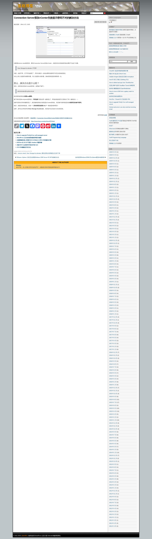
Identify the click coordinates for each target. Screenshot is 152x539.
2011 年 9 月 (112, 520)
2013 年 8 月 (112, 467)
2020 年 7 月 (112, 246)
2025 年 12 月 (113, 158)
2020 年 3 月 (112, 258)
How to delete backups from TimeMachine (121, 82)
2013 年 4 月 (112, 479)
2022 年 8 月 (112, 205)
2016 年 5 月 (112, 373)
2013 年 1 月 (112, 488)
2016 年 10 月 (113, 358)
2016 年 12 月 (113, 352)
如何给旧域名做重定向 (115, 96)
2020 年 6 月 (112, 249)
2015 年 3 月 (112, 414)
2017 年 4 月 (112, 340)
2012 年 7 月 (112, 502)
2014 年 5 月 (112, 440)
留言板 (75, 13)
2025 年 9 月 (112, 164)
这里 (105, 115)
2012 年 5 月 (112, 505)
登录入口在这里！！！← (116, 52)
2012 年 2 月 (112, 514)
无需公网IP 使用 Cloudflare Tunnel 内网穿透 (122, 85)
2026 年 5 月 (112, 152)
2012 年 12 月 (113, 491)
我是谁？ (84, 13)
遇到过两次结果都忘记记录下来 (51, 153)
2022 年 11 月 (113, 196)
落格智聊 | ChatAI (114, 34)
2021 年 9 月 (112, 222)
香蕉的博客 (112, 118)
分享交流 (26, 13)
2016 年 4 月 (112, 376)
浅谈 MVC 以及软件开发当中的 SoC (27, 145)
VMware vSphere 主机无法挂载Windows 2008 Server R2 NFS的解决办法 (37, 157)
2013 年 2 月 (112, 485)
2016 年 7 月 (112, 367)
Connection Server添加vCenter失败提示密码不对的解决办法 (46, 17)
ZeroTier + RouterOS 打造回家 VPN (119, 99)
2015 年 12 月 (113, 387)
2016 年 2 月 (112, 382)
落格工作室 (17, 13)
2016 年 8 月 (112, 364)
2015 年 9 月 (112, 396)
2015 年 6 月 (112, 405)
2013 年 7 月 (112, 470)
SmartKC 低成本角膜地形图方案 (118, 70)
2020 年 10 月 (113, 243)
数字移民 (112, 134)
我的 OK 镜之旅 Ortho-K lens (117, 73)
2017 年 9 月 (112, 326)
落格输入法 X (113, 37)
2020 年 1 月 (112, 261)
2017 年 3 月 (112, 343)
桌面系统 (65, 13)
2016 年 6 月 (112, 370)
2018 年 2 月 (112, 311)
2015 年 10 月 (113, 393)
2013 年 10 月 (113, 461)
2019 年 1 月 (112, 281)
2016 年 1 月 (112, 384)
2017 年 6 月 (112, 334)
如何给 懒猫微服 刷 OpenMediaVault (119, 88)
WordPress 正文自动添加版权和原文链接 (29, 137)
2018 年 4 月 (112, 305)
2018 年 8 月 (112, 293)
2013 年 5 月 (112, 476)
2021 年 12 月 (113, 217)
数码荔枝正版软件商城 (115, 30)
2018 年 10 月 (113, 287)
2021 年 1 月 (112, 237)
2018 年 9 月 (112, 290)
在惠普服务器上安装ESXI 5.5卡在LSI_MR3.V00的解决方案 (34, 140)
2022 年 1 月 (112, 214)
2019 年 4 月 (112, 275)
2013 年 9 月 (112, 464)
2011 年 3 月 (112, 526)
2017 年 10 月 (113, 323)
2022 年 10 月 (113, 199)
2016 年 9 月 (112, 361)
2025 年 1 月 (112, 175)
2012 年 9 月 (112, 496)
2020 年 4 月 (112, 255)
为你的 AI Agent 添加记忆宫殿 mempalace (121, 76)
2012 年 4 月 (112, 508)
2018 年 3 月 (112, 308)
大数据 (56, 13)
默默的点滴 (112, 131)
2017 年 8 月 (112, 329)
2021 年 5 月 (112, 225)
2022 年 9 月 (112, 202)
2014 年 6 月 (112, 437)
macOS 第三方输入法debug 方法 (119, 79)
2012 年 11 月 (113, 494)
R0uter (18, 165)
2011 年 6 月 (112, 523)
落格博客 (25, 6)
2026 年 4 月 (112, 155)
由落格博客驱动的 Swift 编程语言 (118, 49)
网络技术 (46, 13)
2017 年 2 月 (112, 346)
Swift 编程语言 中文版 (115, 120)
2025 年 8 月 (112, 166)
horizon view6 (22, 153)
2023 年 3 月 (112, 190)
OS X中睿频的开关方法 (24, 147)
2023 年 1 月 (112, 193)
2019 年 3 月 (112, 278)
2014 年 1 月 (112, 452)
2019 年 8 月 (112, 264)
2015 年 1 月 (112, 420)
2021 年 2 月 (112, 234)
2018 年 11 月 (113, 284)
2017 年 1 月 (112, 349)
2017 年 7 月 (112, 331)
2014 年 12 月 (113, 423)
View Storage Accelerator (33, 153)
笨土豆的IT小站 (113, 140)
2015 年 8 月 (112, 399)
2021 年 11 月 (113, 219)
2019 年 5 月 (112, 273)
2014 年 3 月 (112, 446)
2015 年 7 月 (112, 402)
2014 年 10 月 (113, 429)
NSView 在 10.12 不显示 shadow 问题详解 (29, 142)
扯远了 (111, 125)
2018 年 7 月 (112, 296)
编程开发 (36, 13)
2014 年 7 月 (112, 435)
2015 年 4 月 (112, 411)
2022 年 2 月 (112, 211)
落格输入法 (112, 143)
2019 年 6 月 (112, 270)
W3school (112, 128)
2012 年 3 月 (112, 511)
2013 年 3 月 (112, 482)
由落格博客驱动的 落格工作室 (117, 46)
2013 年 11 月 (113, 458)
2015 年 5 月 (112, 408)
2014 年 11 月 (113, 426)
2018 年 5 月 (112, 302)
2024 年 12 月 (113, 178)
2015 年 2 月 (112, 417)
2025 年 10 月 (113, 161)
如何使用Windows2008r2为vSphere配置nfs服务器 (89, 157)
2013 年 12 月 (113, 455)
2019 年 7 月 (112, 267)
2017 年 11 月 (113, 320)
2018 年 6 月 (112, 299)
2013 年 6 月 (112, 473)
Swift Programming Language (117, 137)
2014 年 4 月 (112, 443)
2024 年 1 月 (112, 187)
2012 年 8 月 (112, 499)
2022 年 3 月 (112, 208)
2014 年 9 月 (112, 432)
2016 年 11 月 (113, 355)
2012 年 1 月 (112, 517)
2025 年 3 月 (112, 169)
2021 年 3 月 (112, 231)
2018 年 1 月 (112, 314)
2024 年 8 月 (112, 184)
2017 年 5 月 (112, 337)
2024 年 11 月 (113, 181)
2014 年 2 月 (112, 449)
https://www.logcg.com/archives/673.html (43, 121)
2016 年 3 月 (112, 379)
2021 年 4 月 (112, 228)
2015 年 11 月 (113, 390)
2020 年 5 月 (112, 252)
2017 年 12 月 (113, 317)
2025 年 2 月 (112, 172)
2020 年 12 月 (113, 240)
